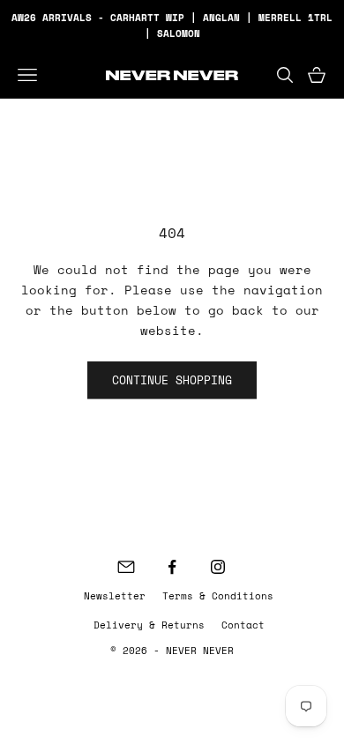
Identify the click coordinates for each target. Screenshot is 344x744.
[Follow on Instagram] (218, 567)
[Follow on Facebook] (172, 567)
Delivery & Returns (149, 625)
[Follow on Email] (126, 567)
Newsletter (115, 596)
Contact (243, 625)
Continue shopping (172, 380)
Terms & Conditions (217, 596)
